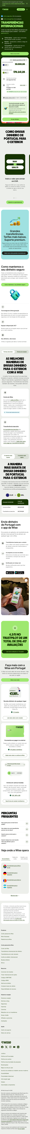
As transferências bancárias (11, 429)
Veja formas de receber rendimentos (15, 801)
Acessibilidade (5, 1073)
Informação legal (5, 1079)
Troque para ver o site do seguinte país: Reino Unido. (13, 4)
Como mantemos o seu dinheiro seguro (15, 284)
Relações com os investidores (9, 1012)
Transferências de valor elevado (9, 954)
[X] (6, 1047)
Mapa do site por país (7, 1067)
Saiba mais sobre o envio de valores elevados (17, 112)
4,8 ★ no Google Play (12, 19)
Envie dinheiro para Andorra (14, 879)
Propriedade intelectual (7, 1076)
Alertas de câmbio (6, 983)
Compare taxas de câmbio (8, 986)
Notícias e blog (5, 1001)
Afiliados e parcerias (6, 1018)
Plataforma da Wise (6, 939)
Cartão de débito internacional (9, 957)
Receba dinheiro (5, 960)
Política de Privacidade (7, 1056)
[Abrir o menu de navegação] (27, 9)
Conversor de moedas (7, 972)
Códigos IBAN (5, 980)
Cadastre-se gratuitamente (15, 202)
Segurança (4, 1004)
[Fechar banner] (27, 3)
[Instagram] (10, 1047)
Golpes (3, 1082)
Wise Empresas (5, 936)
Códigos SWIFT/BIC (6, 977)
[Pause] (26, 580)
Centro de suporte (6, 1030)
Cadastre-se (21, 9)
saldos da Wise (14, 400)
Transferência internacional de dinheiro (11, 951)
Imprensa (3, 1006)
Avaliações (4, 1021)
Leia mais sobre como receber (15, 718)
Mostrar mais (14, 895)
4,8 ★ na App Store (12, 16)
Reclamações (4, 1065)
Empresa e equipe (6, 998)
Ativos (2, 962)
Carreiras (3, 1009)
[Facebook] (2, 1047)
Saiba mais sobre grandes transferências (15, 253)
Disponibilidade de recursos (8, 989)
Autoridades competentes (8, 1084)
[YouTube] (14, 1047)
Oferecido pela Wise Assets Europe (13, 764)
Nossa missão (5, 1015)
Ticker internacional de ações (9, 974)
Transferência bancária (11, 426)
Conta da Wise (5, 948)
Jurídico (3, 1053)
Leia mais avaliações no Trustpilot (15, 651)
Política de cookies (6, 1059)
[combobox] (5, 65)
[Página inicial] (5, 9)
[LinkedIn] (18, 1047)
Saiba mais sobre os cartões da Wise (15, 755)
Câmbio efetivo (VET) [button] (10, 97)
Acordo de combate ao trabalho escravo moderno (14, 1070)
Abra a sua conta (14, 53)
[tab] (8, 351)
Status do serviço (5, 1033)
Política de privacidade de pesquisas (11, 1062)
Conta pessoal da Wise (7, 933)
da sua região (21, 1128)
